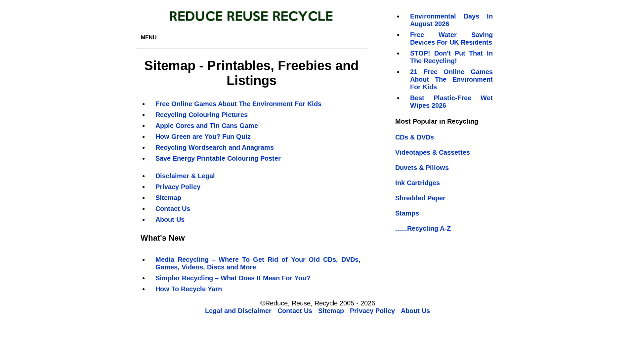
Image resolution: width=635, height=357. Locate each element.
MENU (149, 37)
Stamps (407, 213)
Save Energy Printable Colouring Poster (218, 158)
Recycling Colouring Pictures (201, 114)
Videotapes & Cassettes (432, 152)
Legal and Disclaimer (238, 310)
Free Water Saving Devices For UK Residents (451, 38)
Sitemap (168, 197)
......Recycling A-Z (423, 228)
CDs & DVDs (414, 137)
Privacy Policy (177, 186)
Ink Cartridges (417, 182)
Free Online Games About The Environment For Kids (238, 103)
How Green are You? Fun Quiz (203, 136)
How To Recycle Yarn (188, 289)
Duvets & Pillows (422, 167)
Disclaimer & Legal (185, 175)
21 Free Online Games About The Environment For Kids (451, 79)
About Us (170, 219)
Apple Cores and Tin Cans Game (206, 125)
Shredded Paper (420, 198)
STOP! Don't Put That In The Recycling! (451, 57)
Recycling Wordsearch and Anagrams (214, 147)
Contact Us (172, 208)
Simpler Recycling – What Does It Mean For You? (232, 278)
